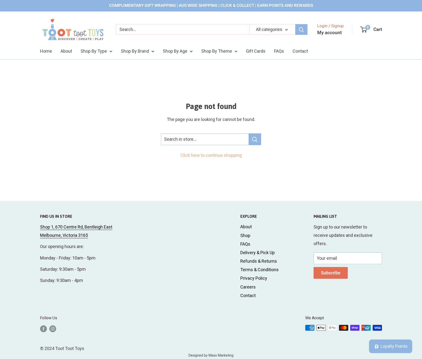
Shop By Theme (216, 50)
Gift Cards (255, 50)
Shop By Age (175, 50)
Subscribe (330, 272)
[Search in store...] (255, 139)
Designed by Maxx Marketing (211, 355)
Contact (300, 50)
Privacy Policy (253, 278)
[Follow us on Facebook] (43, 328)
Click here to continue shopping (211, 155)
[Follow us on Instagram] (52, 328)
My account (329, 32)
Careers (248, 286)
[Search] (301, 29)
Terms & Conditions (259, 269)
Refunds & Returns (258, 261)
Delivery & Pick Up (257, 252)
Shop (245, 235)
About (66, 50)
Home (46, 50)
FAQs (279, 50)
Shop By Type (94, 50)
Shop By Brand (135, 50)
